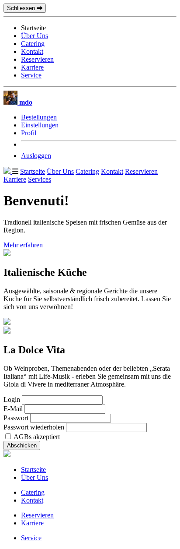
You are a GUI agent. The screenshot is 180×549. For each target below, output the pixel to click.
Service (31, 75)
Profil (28, 133)
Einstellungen (40, 125)
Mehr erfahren (23, 245)
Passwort (15, 418)
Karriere (32, 67)
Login (11, 399)
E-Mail (13, 408)
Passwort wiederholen (33, 427)
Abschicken (22, 445)
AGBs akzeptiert (37, 436)
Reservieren (37, 59)
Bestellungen (39, 117)
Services (39, 179)
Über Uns (34, 35)
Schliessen (22, 8)
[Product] (7, 171)
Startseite (32, 171)
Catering (33, 43)
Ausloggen (36, 155)
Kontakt (32, 51)
